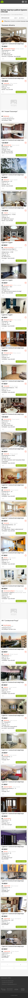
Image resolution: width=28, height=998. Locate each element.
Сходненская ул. (6, 953)
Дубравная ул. (5, 559)
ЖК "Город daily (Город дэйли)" (9, 726)
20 (14, 524)
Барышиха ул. (5, 354)
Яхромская (6, 523)
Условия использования (7, 982)
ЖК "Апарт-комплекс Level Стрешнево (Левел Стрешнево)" (13, 460)
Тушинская (6, 83)
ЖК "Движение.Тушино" (8, 219)
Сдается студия (7, 242)
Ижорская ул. (5, 689)
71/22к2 (14, 214)
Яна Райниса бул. (6, 887)
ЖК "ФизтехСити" (6, 256)
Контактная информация (7, 980)
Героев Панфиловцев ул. (8, 387)
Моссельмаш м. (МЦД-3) (8, 592)
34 (10, 820)
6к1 (10, 689)
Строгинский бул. (6, 756)
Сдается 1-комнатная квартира (13, 43)
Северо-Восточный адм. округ (9, 250)
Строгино (6, 755)
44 (10, 354)
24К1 (12, 920)
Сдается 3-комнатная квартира (13, 78)
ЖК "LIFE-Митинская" (7, 857)
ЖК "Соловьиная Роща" (10, 620)
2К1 (11, 181)
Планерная (6, 386)
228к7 (13, 50)
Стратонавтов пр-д (6, 85)
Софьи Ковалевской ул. (7, 524)
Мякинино (6, 179)
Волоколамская (7, 145)
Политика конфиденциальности (9, 984)
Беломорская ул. (6, 491)
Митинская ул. (5, 146)
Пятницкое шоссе (8, 285)
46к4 (11, 286)
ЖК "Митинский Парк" (7, 151)
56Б (10, 321)
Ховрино (6, 687)
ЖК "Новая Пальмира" (10, 111)
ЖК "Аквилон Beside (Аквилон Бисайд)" (12, 291)
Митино (6, 557)
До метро (21, 17)
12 (10, 420)
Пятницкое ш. (5, 321)
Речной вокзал (7, 818)
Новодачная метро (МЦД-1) (9, 249)
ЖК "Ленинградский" (7, 54)
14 (15, 788)
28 (10, 853)
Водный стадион (8, 786)
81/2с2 (13, 455)
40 (10, 559)
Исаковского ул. (6, 181)
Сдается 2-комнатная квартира (13, 207)
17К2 (16, 387)
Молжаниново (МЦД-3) (9, 48)
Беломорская (7, 490)
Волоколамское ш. (6, 214)
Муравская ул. (5, 286)
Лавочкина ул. (5, 820)
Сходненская (7, 885)
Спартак (6, 213)
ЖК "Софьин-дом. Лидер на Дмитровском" (12, 529)
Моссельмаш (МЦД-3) (9, 591)
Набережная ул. (6, 655)
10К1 (11, 146)
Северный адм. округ (19, 592)
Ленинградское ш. (6, 50)
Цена (15, 17)
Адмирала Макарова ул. (8, 788)
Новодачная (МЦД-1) (9, 247)
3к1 (12, 491)
